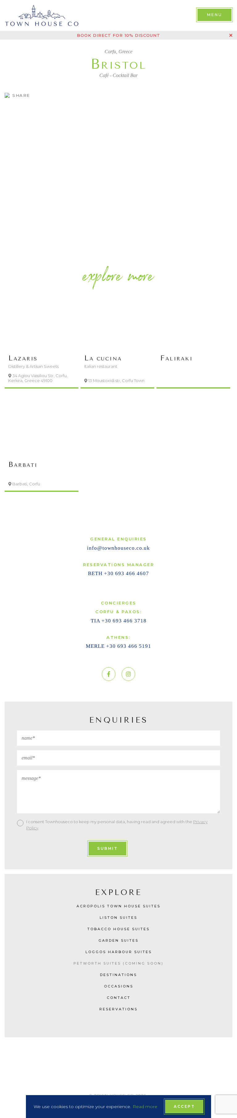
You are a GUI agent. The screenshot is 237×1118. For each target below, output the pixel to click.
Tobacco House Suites (118, 929)
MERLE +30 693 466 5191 (118, 646)
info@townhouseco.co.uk (118, 548)
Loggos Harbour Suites (118, 952)
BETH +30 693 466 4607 (118, 573)
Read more (145, 1106)
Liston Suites (118, 917)
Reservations (118, 1009)
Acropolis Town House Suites (118, 906)
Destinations (118, 975)
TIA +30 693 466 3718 (119, 620)
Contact (119, 997)
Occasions (118, 986)
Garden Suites (118, 940)
